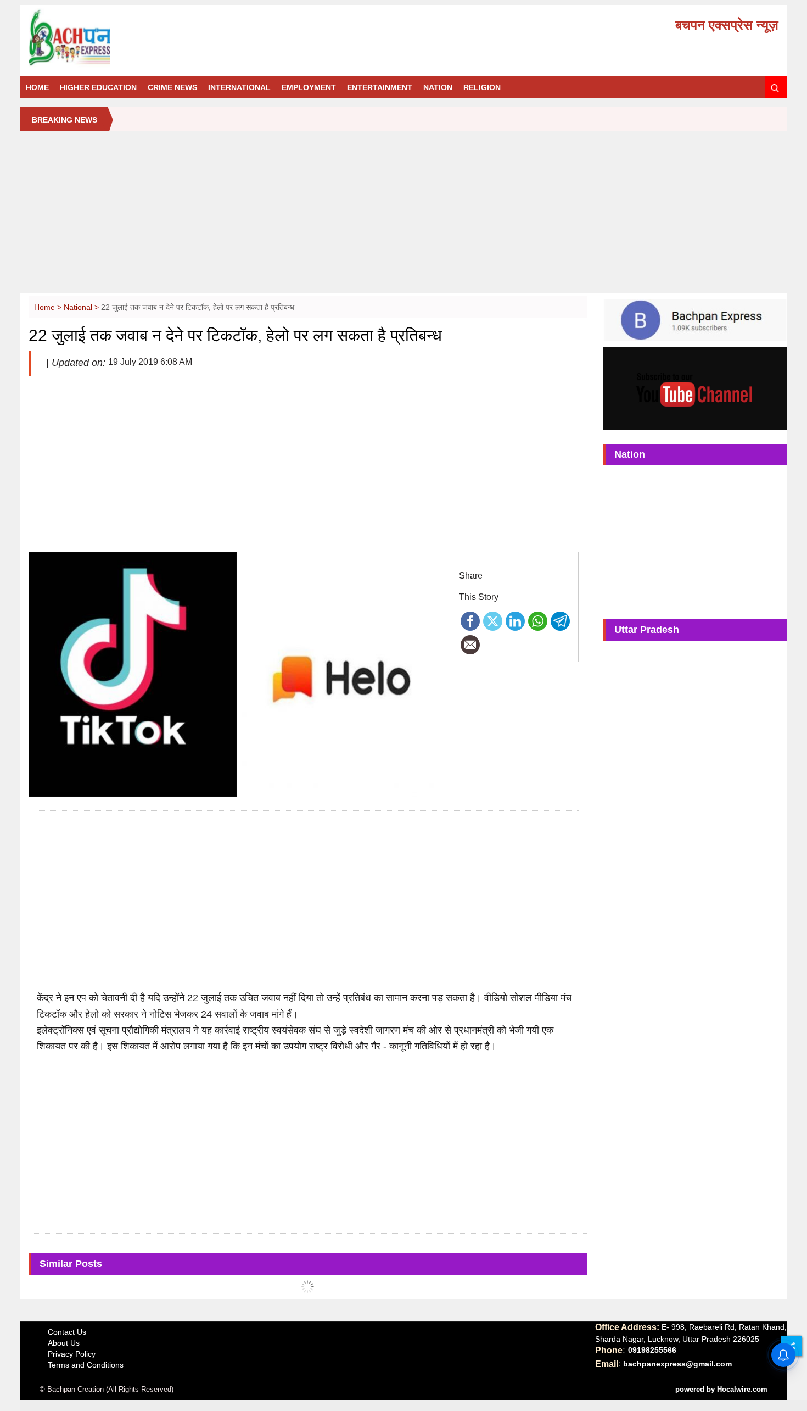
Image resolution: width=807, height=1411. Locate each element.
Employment (309, 87)
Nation (437, 87)
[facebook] (470, 620)
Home (37, 87)
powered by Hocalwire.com (721, 1389)
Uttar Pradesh (646, 629)
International (239, 87)
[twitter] (493, 620)
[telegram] (560, 620)
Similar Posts (71, 1263)
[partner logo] (147, 38)
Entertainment (379, 87)
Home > (49, 307)
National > (82, 307)
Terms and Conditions (86, 1364)
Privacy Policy (72, 1353)
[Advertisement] (403, 216)
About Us (64, 1342)
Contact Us (67, 1331)
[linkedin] (515, 620)
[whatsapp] (538, 620)
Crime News (172, 87)
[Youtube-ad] (695, 388)
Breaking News (64, 119)
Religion (482, 87)
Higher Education (98, 87)
